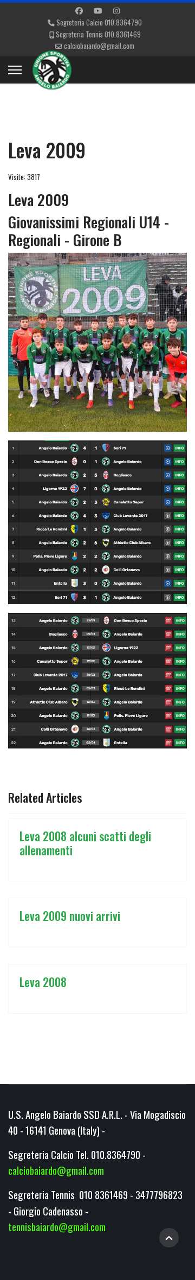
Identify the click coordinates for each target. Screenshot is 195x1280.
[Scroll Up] (169, 1237)
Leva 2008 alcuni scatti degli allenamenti (85, 843)
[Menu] (15, 70)
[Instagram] (116, 10)
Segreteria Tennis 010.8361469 (98, 34)
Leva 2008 (43, 981)
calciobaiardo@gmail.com (99, 46)
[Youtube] (98, 10)
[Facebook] (79, 10)
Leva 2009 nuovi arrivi (70, 915)
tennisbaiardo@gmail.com (57, 1226)
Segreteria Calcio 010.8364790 (99, 22)
